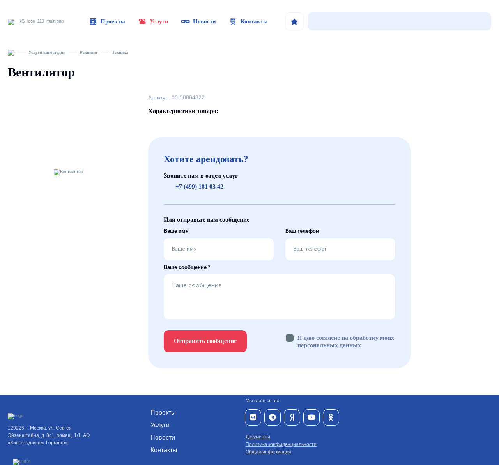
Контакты (254, 21)
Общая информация (268, 451)
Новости (204, 21)
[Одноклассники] (331, 417)
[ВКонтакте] (253, 417)
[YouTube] (311, 417)
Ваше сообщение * (187, 267)
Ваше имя (176, 231)
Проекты (113, 21)
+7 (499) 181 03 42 (199, 186)
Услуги (159, 21)
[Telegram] (272, 417)
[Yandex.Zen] (292, 417)
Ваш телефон (302, 231)
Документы (258, 437)
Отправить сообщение (205, 341)
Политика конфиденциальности (281, 444)
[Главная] (11, 52)
